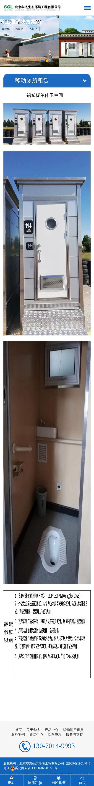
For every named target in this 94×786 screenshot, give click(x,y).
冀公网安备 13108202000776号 (36, 768)
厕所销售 (58, 783)
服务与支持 (74, 734)
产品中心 (51, 730)
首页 (18, 730)
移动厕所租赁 (73, 730)
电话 (11, 783)
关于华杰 (33, 730)
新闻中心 (36, 734)
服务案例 (18, 734)
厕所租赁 (35, 783)
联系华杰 (54, 734)
